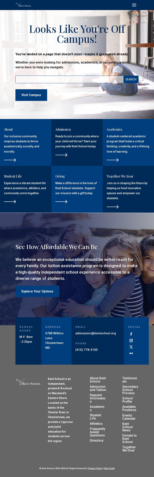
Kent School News (127, 427)
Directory (96, 440)
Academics (97, 408)
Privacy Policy (95, 468)
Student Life (95, 416)
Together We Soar (129, 448)
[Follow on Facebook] (131, 334)
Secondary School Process (130, 390)
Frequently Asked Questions (97, 432)
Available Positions (129, 408)
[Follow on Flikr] (131, 353)
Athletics (96, 424)
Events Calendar (129, 417)
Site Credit (109, 468)
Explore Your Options (37, 291)
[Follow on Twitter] (131, 347)
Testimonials (129, 379)
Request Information (97, 398)
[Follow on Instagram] (131, 340)
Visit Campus (31, 95)
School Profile (127, 399)
